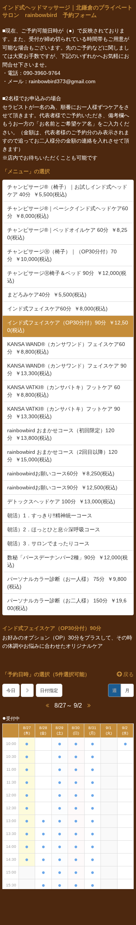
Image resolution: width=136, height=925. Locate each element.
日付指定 (49, 690)
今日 (10, 690)
